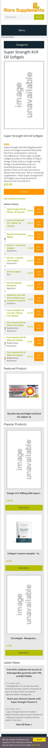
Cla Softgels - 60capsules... (24, 638)
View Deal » (24, 507)
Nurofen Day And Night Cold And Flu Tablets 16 (24, 415)
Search (39, 17)
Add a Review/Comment (14, 198)
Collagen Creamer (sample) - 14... (24, 553)
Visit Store (24, 192)
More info (36, 745)
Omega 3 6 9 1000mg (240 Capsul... (24, 493)
